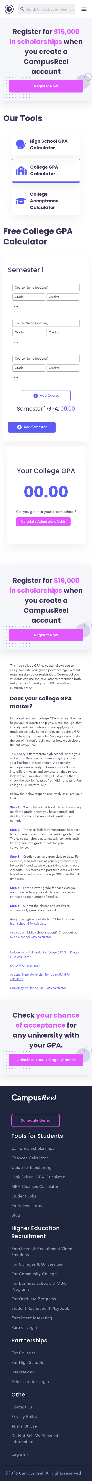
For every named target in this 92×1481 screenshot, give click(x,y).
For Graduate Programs (33, 1299)
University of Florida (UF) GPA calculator (38, 988)
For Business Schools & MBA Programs (38, 1287)
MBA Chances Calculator (35, 1187)
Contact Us (22, 1407)
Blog (15, 1215)
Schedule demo (36, 1120)
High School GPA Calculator (38, 1177)
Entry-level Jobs (26, 1206)
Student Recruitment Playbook (40, 1309)
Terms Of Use (24, 1426)
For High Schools (27, 1363)
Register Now (46, 86)
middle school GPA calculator (30, 937)
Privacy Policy (24, 1417)
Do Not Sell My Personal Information (34, 1439)
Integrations (22, 1372)
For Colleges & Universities (37, 1264)
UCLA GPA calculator (25, 965)
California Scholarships (32, 1149)
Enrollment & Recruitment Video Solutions (42, 1252)
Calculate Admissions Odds (43, 522)
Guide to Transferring (31, 1168)
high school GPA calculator (29, 923)
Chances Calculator (29, 1158)
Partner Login (24, 1328)
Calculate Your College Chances (46, 1059)
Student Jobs (24, 1196)
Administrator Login (30, 1382)
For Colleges (23, 1353)
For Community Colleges (35, 1274)
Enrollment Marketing (31, 1318)
